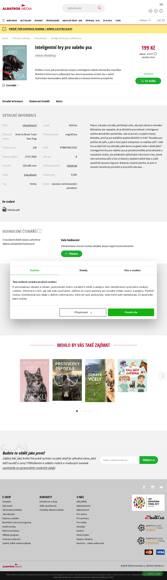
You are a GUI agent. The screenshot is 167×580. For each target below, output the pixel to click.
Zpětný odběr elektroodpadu (16, 543)
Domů (5, 38)
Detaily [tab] (84, 270)
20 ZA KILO (107, 20)
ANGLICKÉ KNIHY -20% (72, 20)
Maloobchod (83, 509)
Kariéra (80, 530)
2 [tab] (81, 411)
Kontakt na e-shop (48, 501)
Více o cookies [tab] (132, 270)
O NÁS (118, 20)
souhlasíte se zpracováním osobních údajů (28, 468)
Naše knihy (11, 20)
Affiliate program (10, 534)
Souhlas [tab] (34, 270)
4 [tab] (90, 411)
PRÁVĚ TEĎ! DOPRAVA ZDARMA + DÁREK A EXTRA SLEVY (40, 28)
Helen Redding (45, 55)
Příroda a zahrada (21, 38)
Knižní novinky (9, 526)
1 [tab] (77, 411)
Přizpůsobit (81, 312)
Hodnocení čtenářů (39, 101)
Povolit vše (131, 312)
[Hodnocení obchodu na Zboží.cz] (153, 516)
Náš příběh (82, 501)
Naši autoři (7, 505)
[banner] (17, 6)
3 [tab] (86, 411)
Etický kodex (83, 534)
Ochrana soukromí (11, 539)
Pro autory (82, 514)
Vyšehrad (72, 165)
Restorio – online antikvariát (90, 543)
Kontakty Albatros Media (52, 509)
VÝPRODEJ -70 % (92, 20)
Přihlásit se (149, 460)
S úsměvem (30, 174)
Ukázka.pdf (11, 209)
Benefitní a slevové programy (16, 522)
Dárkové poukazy (10, 530)
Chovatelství (40, 38)
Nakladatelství (84, 505)
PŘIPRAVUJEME (52, 20)
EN (161, 4)
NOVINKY (39, 20)
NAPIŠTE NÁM (154, 573)
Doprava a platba (10, 518)
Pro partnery (83, 518)
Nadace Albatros (85, 539)
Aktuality (6, 501)
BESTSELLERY (25, 20)
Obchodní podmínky (12, 509)
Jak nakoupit (8, 514)
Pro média (82, 522)
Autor (59, 101)
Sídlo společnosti (48, 505)
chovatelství (30, 125)
